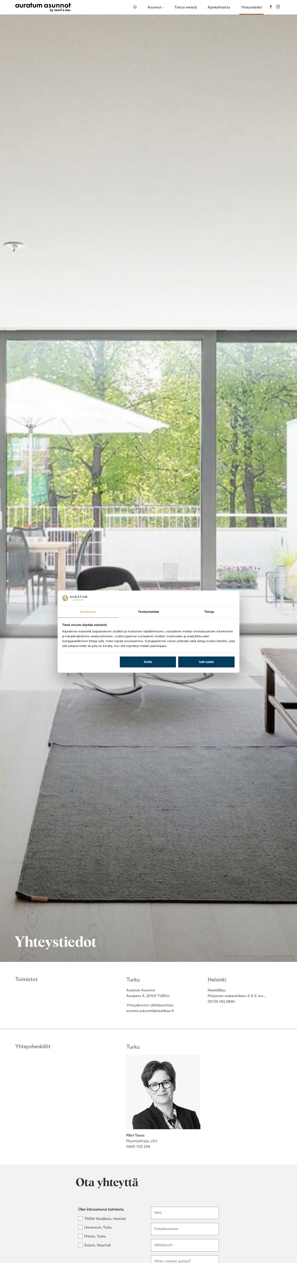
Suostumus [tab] (88, 611)
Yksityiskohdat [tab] (148, 611)
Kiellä (148, 662)
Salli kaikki (206, 662)
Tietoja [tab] (209, 611)
